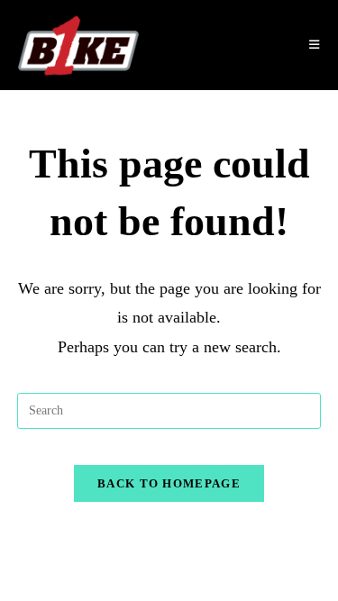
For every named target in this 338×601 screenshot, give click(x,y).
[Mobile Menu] (314, 45)
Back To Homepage (169, 483)
